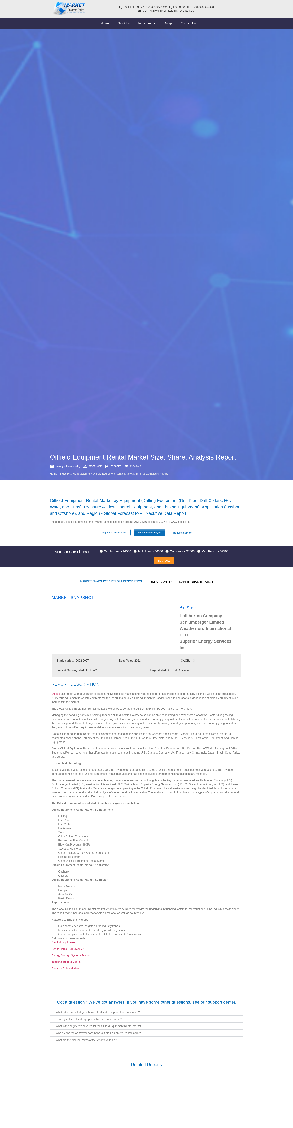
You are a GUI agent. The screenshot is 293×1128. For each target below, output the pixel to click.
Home (105, 23)
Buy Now (164, 560)
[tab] (111, 581)
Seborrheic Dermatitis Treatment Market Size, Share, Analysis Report (106, 1093)
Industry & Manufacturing (75, 473)
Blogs (168, 23)
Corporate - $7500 (182, 551)
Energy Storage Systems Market (71, 955)
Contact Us (188, 23)
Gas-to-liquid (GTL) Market (67, 949)
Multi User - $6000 (150, 551)
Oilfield (56, 693)
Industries (144, 23)
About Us (123, 23)
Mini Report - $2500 (215, 551)
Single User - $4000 (117, 551)
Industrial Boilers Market (66, 961)
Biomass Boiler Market (65, 968)
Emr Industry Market (63, 942)
